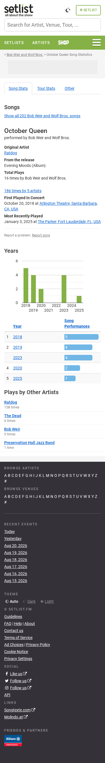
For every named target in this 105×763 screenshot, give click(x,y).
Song (18, 88)
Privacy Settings (18, 658)
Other (69, 88)
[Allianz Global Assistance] (13, 740)
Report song (41, 235)
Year (17, 326)
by (22, 191)
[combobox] (52, 24)
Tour (46, 88)
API (7, 695)
